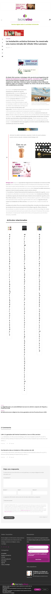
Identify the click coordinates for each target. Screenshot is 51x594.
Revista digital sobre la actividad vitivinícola (25, 24)
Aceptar (37, 589)
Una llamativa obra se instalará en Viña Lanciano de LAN (17, 450)
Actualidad (8, 38)
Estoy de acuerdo (8, 500)
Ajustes (44, 589)
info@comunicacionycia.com (25, 510)
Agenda (3, 562)
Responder (12, 443)
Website (35, 489)
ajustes (12, 592)
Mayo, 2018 (8, 47)
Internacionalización (6, 559)
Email (19, 489)
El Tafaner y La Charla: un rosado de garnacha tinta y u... (40, 573)
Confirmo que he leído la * (37, 554)
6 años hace (3, 443)
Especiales (3, 561)
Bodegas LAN (9, 182)
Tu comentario (6, 477)
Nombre (5, 489)
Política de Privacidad (8, 511)
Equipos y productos (6, 555)
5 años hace (3, 457)
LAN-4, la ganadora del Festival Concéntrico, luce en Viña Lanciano (20, 434)
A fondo (3, 557)
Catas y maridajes (5, 564)
